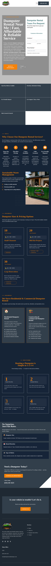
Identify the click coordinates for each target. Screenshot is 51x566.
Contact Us (25, 509)
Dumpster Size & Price (33, 532)
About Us (30, 530)
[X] (10, 541)
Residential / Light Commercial (34, 251)
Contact (30, 534)
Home (29, 528)
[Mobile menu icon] (36, 3)
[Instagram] (5, 541)
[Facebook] (2, 541)
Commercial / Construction (8, 282)
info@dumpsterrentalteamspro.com (9, 556)
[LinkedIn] (7, 541)
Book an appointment (10, 67)
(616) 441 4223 (43, 3)
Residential (8, 252)
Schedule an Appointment (13, 475)
